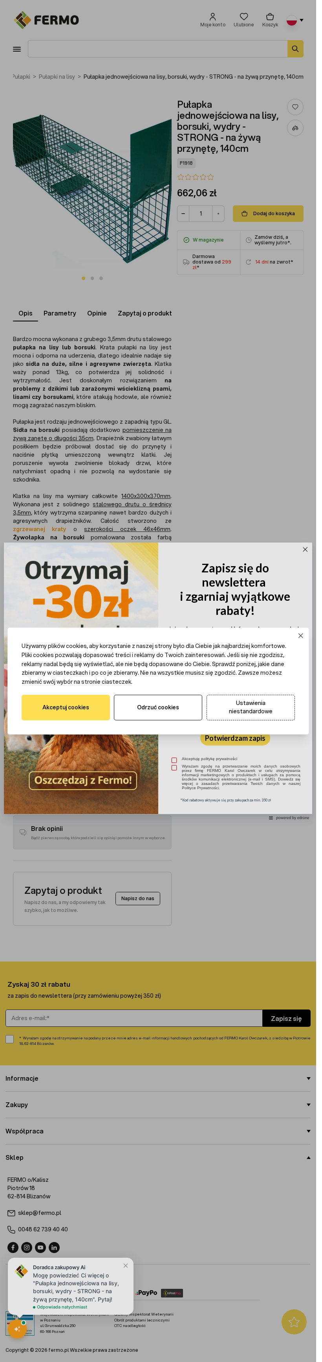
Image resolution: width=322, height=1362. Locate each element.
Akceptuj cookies (65, 707)
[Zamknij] (300, 636)
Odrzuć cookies (158, 707)
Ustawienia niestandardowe (251, 707)
